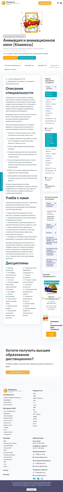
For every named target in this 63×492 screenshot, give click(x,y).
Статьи (5, 470)
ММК (5, 441)
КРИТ (5, 450)
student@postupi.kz (40, 475)
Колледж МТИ (8, 457)
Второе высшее (8, 415)
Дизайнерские (20, 36)
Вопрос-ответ (8, 425)
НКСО (5, 466)
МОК (5, 461)
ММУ (34, 393)
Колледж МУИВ (8, 452)
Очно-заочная (49, 87)
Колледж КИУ (7, 448)
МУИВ (34, 419)
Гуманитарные (8, 36)
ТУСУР (35, 412)
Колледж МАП (8, 459)
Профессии (7, 413)
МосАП (35, 421)
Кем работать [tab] (29, 65)
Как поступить (8, 420)
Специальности (8, 395)
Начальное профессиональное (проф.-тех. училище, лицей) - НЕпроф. (51, 241)
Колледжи (6, 438)
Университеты (38, 391)
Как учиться (7, 423)
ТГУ (34, 402)
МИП (34, 396)
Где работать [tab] (42, 65)
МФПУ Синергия (38, 398)
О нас (5, 429)
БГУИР (35, 426)
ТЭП (5, 464)
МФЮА (35, 416)
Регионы (6, 474)
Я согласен (31, 489)
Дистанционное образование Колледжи (20, 48)
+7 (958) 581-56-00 (40, 463)
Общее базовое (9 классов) (50, 204)
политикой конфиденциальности (31, 487)
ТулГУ (35, 405)
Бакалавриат (7, 400)
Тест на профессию (9, 411)
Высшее (49, 233)
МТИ (34, 400)
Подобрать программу (1, 181)
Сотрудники (7, 434)
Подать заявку (51, 334)
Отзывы (6, 427)
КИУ (34, 409)
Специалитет (8, 402)
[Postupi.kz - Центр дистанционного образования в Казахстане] (11, 3)
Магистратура (8, 404)
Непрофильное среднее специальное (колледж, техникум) (51, 252)
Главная (5, 48)
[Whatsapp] (42, 479)
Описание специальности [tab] (13, 65)
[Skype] (38, 479)
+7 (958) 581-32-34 (40, 472)
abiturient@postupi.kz (41, 457)
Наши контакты (8, 432)
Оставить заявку (45, 3)
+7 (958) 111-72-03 (40, 454)
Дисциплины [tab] (54, 65)
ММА (34, 407)
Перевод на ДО (8, 418)
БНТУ (34, 423)
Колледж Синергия (38, 48)
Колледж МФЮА (8, 445)
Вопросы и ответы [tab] (10, 69)
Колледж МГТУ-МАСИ (10, 443)
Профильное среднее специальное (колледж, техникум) (50, 263)
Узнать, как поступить (27, 58)
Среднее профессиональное (12, 397)
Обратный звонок (17, 372)
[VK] (34, 479)
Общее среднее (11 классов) (50, 226)
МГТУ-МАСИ (36, 414)
